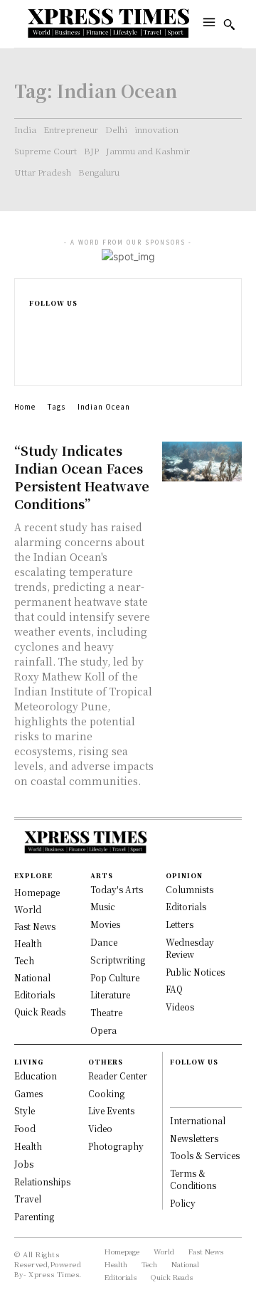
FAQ (174, 989)
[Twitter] (35, 365)
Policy (183, 1203)
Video (100, 1128)
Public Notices (195, 972)
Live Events (111, 1110)
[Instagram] (35, 335)
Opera (103, 1030)
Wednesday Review (190, 948)
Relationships (42, 1181)
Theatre (106, 1012)
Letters (179, 924)
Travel (27, 1199)
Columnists (189, 889)
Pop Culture (114, 977)
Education (35, 1076)
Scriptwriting (117, 960)
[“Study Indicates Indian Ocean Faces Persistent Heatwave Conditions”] (202, 461)
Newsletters (194, 1138)
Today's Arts (116, 889)
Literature (110, 994)
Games (28, 1093)
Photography (116, 1146)
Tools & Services (205, 1155)
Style (24, 1110)
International (197, 1120)
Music (102, 906)
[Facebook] (35, 320)
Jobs (23, 1164)
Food (25, 1128)
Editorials (186, 906)
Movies (105, 924)
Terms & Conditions (193, 1179)
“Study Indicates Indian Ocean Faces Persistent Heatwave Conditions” (81, 477)
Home (25, 406)
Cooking (106, 1093)
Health (28, 1146)
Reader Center (117, 1076)
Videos (180, 1007)
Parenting (34, 1216)
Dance (103, 942)
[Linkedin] (35, 350)
